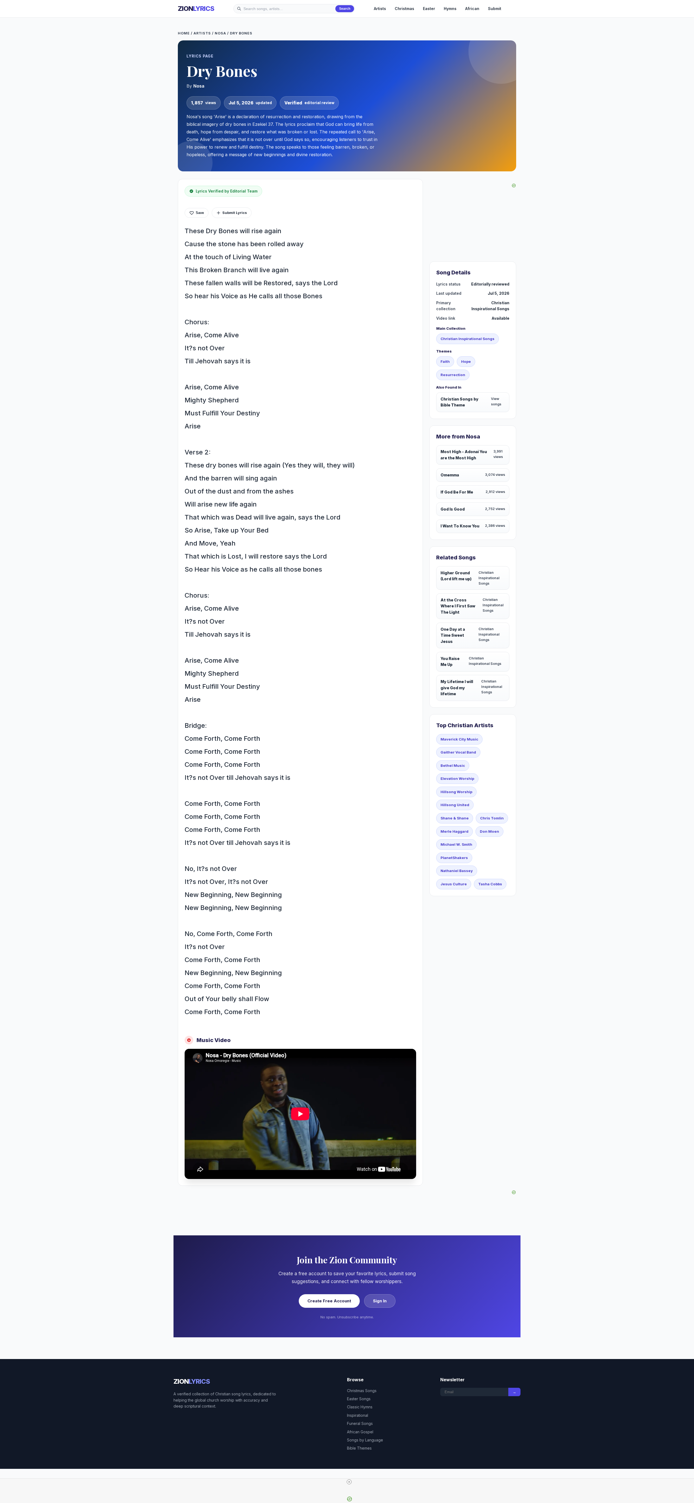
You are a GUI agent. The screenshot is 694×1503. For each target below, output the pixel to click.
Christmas (404, 8)
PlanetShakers (454, 857)
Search (344, 9)
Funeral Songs (360, 1423)
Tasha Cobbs (490, 884)
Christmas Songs (362, 1390)
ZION (196, 8)
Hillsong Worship (456, 792)
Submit (494, 8)
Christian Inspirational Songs (467, 339)
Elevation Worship (457, 778)
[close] (349, 1481)
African (472, 8)
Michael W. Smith (456, 844)
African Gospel (360, 1432)
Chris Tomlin (492, 818)
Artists (380, 8)
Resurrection (453, 375)
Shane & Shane (455, 818)
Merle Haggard (454, 831)
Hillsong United (455, 805)
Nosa (220, 33)
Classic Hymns (359, 1407)
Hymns (450, 8)
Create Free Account (329, 1300)
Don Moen (489, 831)
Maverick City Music (459, 739)
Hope (466, 361)
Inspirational (357, 1415)
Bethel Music (453, 765)
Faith (445, 361)
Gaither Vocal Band (458, 752)
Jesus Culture (454, 884)
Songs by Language (365, 1440)
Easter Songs (359, 1398)
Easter (429, 8)
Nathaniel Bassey (457, 871)
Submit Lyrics (234, 212)
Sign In (380, 1300)
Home (184, 33)
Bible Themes (359, 1448)
